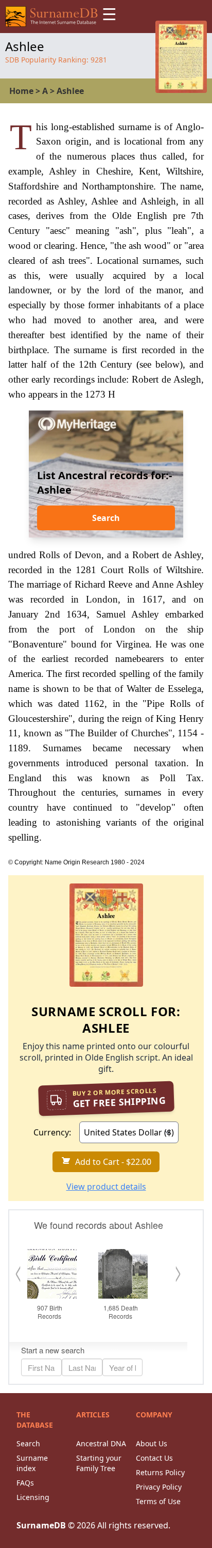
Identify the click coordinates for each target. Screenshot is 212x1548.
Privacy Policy (159, 1487)
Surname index (32, 1463)
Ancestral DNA (101, 1443)
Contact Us (154, 1458)
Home (21, 91)
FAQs (25, 1483)
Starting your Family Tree (98, 1463)
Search (106, 518)
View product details (106, 1186)
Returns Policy (160, 1472)
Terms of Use (158, 1501)
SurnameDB (41, 1525)
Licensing (32, 1497)
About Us (151, 1443)
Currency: (52, 1132)
